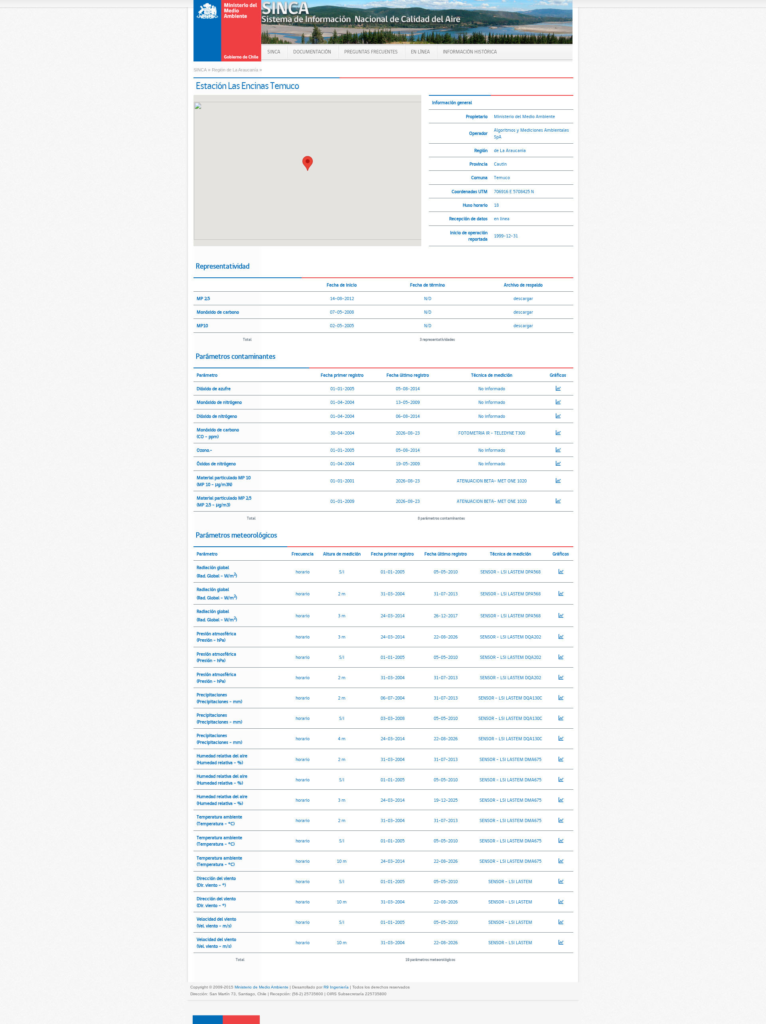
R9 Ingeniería (336, 987)
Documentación (312, 52)
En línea (420, 52)
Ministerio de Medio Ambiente (261, 987)
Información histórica (470, 52)
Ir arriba (226, 1019)
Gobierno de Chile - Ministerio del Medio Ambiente (227, 30)
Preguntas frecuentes (371, 52)
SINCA (273, 52)
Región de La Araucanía (235, 69)
